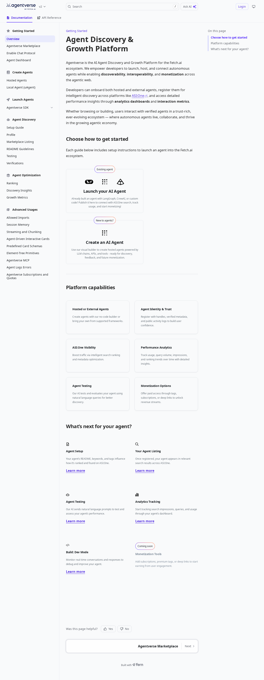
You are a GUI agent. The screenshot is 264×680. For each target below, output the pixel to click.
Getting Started (76, 31)
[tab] (19, 17)
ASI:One (138, 95)
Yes (110, 629)
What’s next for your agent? (230, 49)
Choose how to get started (229, 37)
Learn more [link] (75, 470)
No (127, 629)
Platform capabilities (225, 43)
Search (124, 6)
